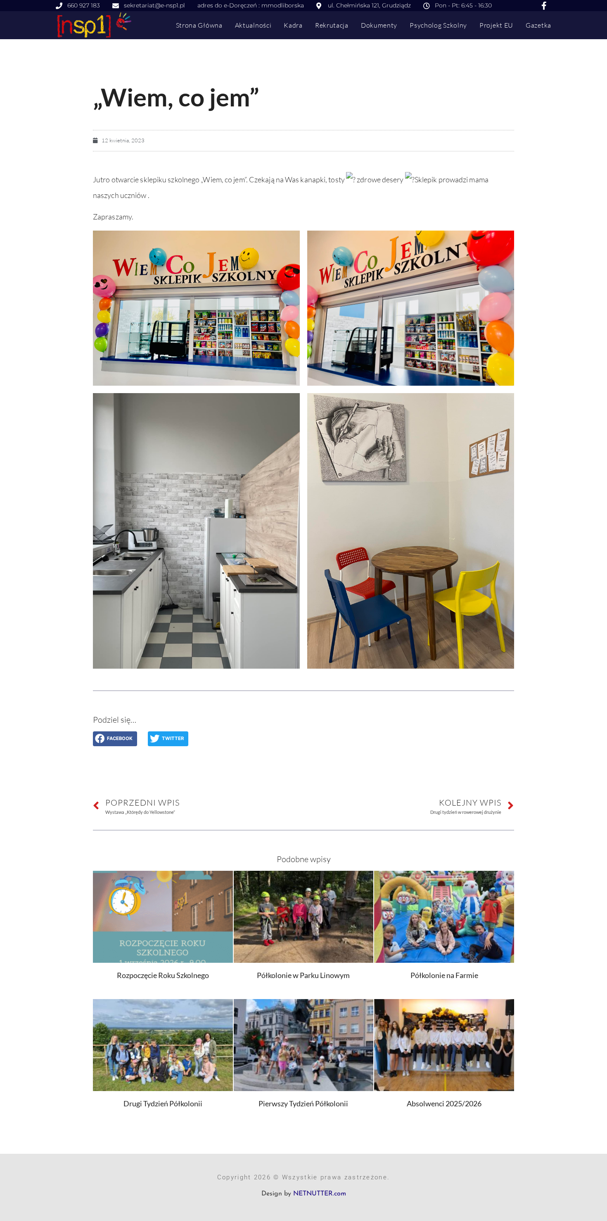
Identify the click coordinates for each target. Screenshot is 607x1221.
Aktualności (253, 25)
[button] (115, 738)
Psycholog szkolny (438, 25)
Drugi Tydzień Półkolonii (162, 1103)
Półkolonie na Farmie (444, 975)
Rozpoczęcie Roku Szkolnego (163, 975)
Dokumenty (379, 25)
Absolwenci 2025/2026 (444, 1103)
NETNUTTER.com (319, 1193)
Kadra (293, 25)
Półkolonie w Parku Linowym (303, 975)
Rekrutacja (332, 25)
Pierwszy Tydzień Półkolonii (303, 1103)
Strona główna (199, 25)
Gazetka (538, 25)
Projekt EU (496, 25)
